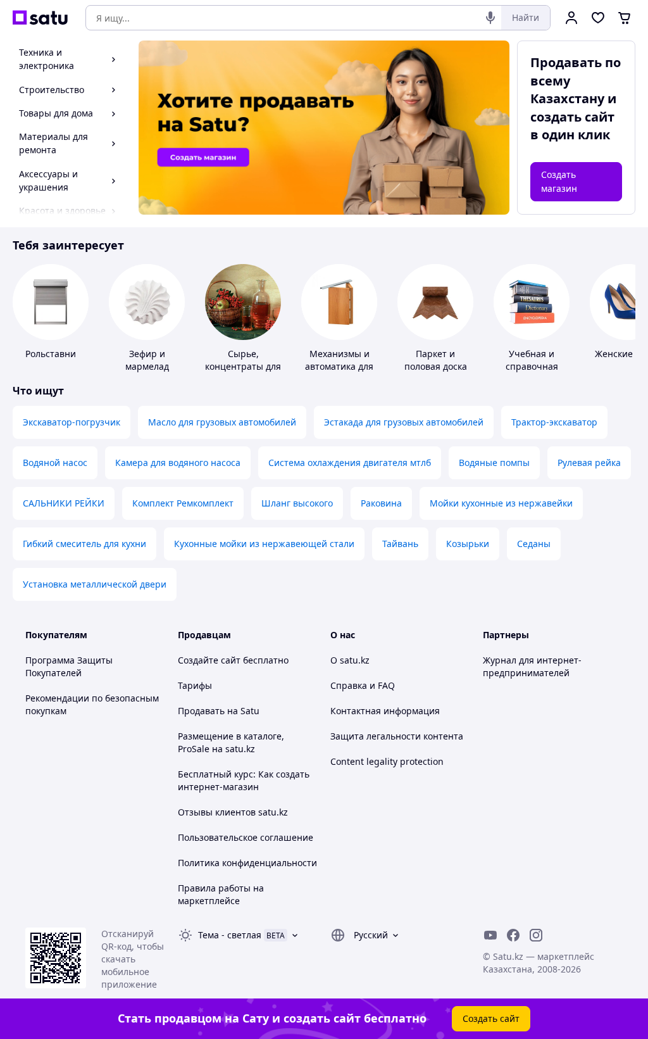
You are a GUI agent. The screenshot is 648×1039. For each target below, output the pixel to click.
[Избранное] (598, 17)
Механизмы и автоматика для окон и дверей (339, 366)
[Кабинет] (571, 17)
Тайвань (400, 544)
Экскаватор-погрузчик (71, 422)
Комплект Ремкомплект (183, 503)
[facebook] (513, 935)
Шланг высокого (297, 503)
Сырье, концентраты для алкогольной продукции (243, 373)
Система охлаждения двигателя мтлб (349, 463)
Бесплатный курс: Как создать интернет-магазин (243, 780)
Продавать (201, 711)
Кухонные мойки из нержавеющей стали (264, 544)
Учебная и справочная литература (532, 366)
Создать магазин (559, 181)
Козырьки (467, 544)
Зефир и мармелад (147, 360)
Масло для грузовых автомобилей (222, 422)
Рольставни (50, 354)
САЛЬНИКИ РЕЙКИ (63, 503)
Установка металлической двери (94, 584)
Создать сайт (491, 1018)
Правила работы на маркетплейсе (221, 894)
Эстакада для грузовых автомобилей (403, 422)
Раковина (381, 503)
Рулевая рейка (589, 463)
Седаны (534, 544)
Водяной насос (55, 463)
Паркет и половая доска (435, 360)
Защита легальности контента (396, 736)
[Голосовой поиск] (490, 18)
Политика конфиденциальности (247, 863)
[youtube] (490, 935)
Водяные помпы (494, 463)
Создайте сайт (209, 660)
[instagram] (536, 935)
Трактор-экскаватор (554, 422)
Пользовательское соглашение (245, 837)
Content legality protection (387, 761)
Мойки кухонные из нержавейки (501, 503)
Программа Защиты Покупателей (69, 666)
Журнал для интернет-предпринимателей (532, 666)
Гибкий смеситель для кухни (84, 544)
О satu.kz (350, 660)
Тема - (229, 935)
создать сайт (572, 116)
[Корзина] (624, 17)
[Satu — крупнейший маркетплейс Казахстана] (40, 17)
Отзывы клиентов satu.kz (233, 812)
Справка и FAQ (362, 685)
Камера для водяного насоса (177, 463)
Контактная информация (385, 711)
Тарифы (195, 685)
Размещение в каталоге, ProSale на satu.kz (231, 742)
